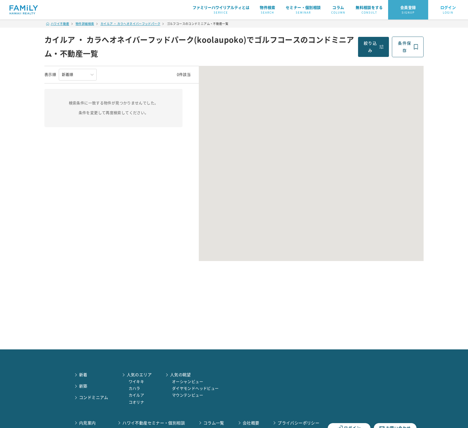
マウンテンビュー (187, 395)
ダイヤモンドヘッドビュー (195, 388)
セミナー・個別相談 (303, 10)
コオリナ (136, 402)
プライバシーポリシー (298, 423)
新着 (83, 375)
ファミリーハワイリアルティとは (221, 10)
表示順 (50, 74)
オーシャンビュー (187, 382)
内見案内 (87, 423)
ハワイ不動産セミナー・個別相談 (153, 423)
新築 (83, 386)
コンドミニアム (93, 397)
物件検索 (267, 10)
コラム (338, 10)
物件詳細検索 (85, 23)
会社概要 (251, 423)
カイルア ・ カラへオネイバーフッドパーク (130, 23)
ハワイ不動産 (60, 23)
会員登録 (408, 10)
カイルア (136, 395)
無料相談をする (369, 10)
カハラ (134, 388)
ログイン (448, 10)
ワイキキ (136, 382)
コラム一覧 (213, 423)
